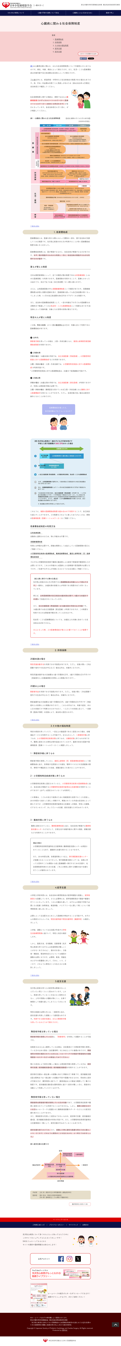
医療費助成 (59, 39)
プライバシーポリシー (56, 1225)
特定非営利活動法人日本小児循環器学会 (62, 1340)
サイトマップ (73, 1225)
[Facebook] (61, 1259)
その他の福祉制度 (61, 45)
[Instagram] (69, 1259)
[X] (78, 1259)
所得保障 (58, 42)
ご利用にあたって (39, 1225)
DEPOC (64, 1330)
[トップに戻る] (115, 1324)
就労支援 (58, 52)
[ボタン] (60, 1274)
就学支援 (58, 48)
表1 (31, 66)
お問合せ (85, 1225)
